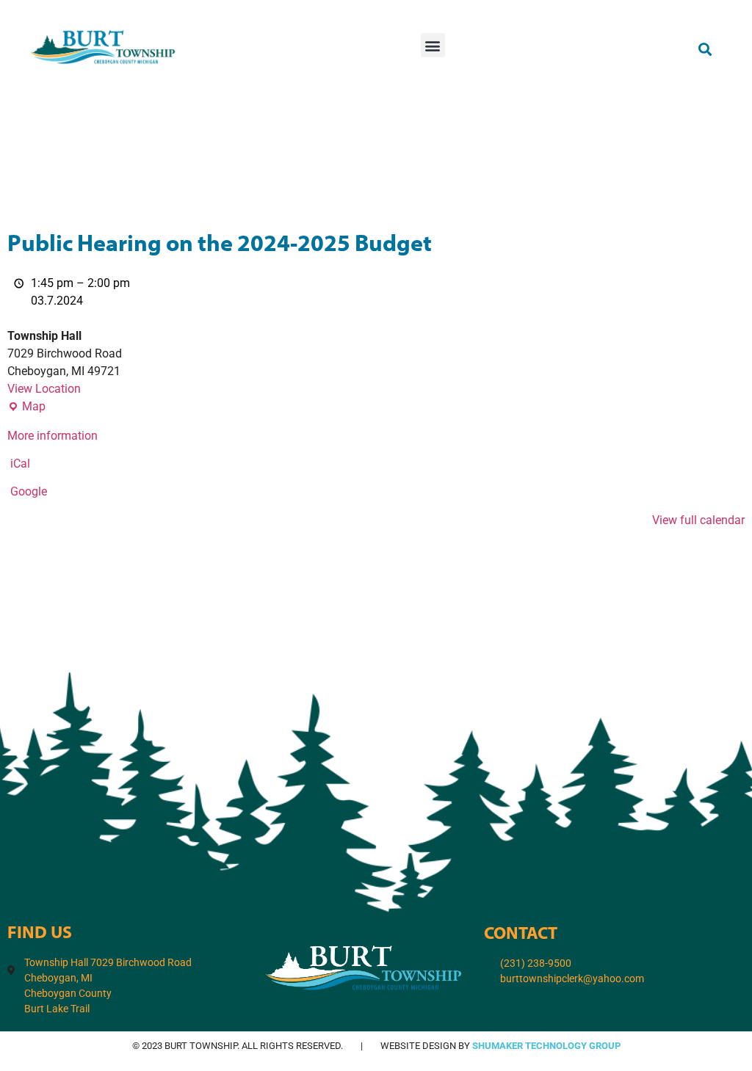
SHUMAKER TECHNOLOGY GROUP (546, 1045)
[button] (433, 45)
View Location (44, 389)
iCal (20, 464)
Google (28, 491)
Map (26, 405)
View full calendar (698, 520)
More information (52, 436)
